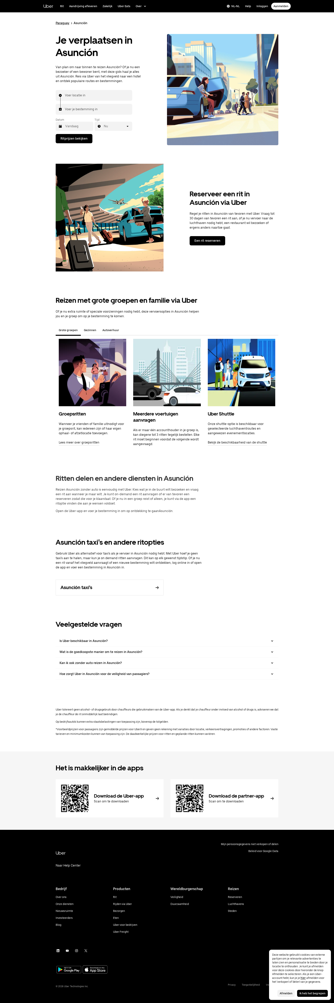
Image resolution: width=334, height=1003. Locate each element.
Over (139, 6)
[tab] (125, 330)
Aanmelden (281, 6)
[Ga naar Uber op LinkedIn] (58, 950)
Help (248, 6)
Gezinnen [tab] (90, 330)
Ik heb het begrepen (312, 993)
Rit (62, 6)
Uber (48, 6)
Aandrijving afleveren (83, 6)
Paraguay (62, 23)
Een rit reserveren (207, 240)
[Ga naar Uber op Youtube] (67, 950)
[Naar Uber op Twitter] (85, 950)
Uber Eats (124, 6)
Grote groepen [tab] (68, 330)
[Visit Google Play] (68, 970)
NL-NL (235, 6)
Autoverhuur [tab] (110, 330)
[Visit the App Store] (95, 969)
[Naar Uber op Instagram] (76, 950)
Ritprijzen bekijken (74, 138)
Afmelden (286, 993)
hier (303, 977)
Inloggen (262, 6)
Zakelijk (107, 6)
